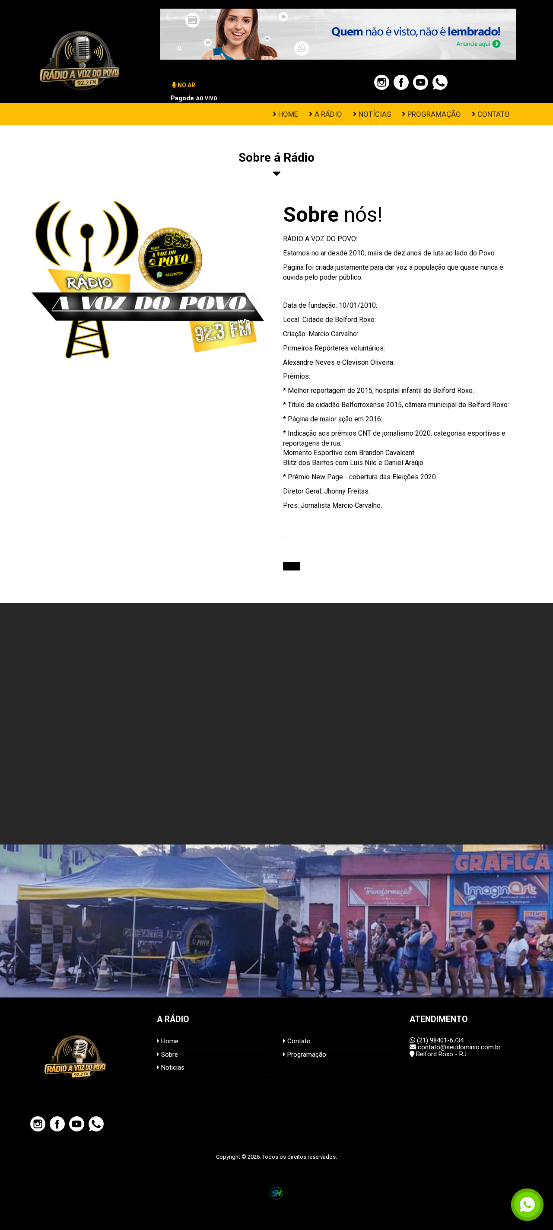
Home (168, 1041)
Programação (306, 1054)
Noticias (171, 1067)
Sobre (168, 1054)
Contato (298, 1041)
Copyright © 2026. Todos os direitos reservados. (276, 1157)
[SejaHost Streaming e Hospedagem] (276, 1193)
